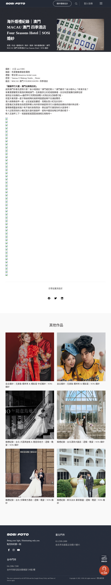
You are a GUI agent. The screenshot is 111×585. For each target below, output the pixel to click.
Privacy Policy (43, 578)
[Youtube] (18, 550)
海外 (26, 45)
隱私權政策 (100, 578)
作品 (13, 45)
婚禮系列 (19, 45)
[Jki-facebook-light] (9, 550)
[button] (49, 298)
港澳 (31, 45)
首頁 (8, 45)
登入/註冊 (88, 3)
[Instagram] (14, 550)
